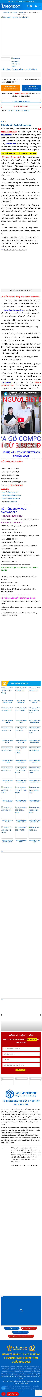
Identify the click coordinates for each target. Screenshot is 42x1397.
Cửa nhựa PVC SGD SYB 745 (21, 721)
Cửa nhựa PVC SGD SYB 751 (7, 741)
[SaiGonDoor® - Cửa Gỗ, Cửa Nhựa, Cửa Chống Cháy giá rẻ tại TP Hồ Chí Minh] (11, 6)
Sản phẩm (14, 12)
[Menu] (39, 6)
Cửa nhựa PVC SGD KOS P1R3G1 (21, 761)
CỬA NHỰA (21, 12)
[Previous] (4, 36)
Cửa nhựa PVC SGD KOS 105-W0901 (7, 701)
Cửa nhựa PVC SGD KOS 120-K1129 (34, 721)
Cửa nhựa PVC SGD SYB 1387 (7, 721)
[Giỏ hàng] (36, 6)
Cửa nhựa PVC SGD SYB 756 (21, 841)
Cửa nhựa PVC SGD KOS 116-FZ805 (7, 801)
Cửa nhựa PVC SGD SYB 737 (7, 781)
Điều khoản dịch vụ (33, 1381)
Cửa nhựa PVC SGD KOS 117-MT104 (34, 781)
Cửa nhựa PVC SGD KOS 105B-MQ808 (21, 801)
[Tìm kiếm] (28, 6)
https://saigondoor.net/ (9, 492)
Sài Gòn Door (12, 502)
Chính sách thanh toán (22, 1376)
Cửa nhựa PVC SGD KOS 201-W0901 (34, 821)
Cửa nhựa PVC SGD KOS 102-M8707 (7, 841)
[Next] (38, 36)
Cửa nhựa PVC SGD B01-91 (34, 841)
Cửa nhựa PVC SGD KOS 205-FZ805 (34, 741)
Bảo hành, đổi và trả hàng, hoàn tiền (14, 1381)
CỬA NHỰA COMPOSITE (22, 110)
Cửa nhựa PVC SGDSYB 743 (21, 701)
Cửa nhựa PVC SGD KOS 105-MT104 (21, 781)
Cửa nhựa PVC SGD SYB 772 (34, 701)
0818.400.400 (12, 1394)
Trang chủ (6, 12)
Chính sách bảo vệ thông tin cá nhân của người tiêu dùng (19, 1374)
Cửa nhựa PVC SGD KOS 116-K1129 (21, 821)
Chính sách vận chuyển (21, 1383)
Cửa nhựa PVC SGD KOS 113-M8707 (34, 801)
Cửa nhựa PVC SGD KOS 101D (7, 761)
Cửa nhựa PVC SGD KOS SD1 (7, 821)
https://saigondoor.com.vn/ (11, 495)
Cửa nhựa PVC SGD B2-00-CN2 (21, 741)
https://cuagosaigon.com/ (10, 498)
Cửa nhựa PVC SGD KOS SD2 (34, 761)
